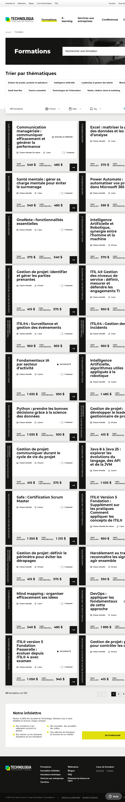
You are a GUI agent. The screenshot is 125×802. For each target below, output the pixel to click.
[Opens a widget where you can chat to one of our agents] (113, 796)
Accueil (8, 32)
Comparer (70, 152)
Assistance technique (50, 774)
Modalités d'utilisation (90, 797)
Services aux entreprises (52, 778)
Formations (45, 767)
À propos (112, 3)
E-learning (67, 20)
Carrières (44, 782)
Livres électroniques (44, 3)
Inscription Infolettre (50, 771)
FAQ (56, 3)
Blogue (31, 3)
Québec (110, 771)
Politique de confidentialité (70, 797)
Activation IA (10, 3)
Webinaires (22, 3)
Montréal (100, 771)
